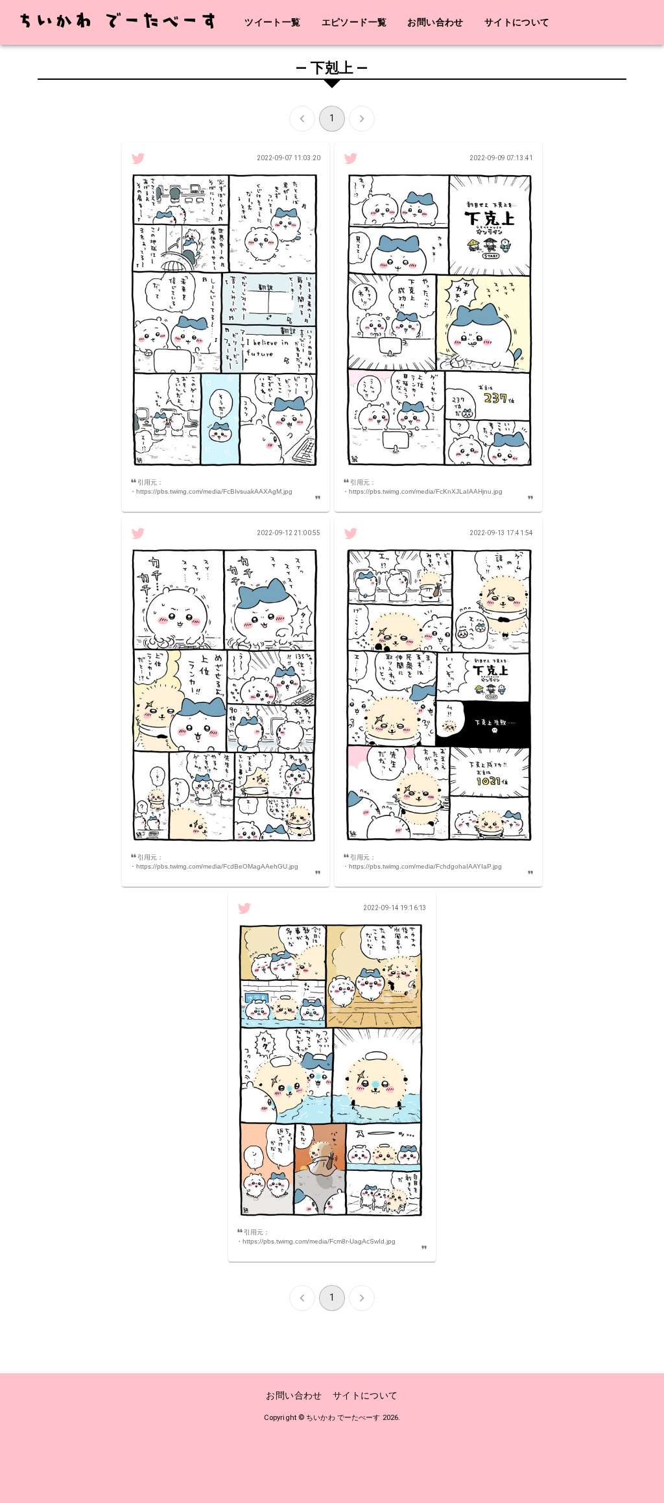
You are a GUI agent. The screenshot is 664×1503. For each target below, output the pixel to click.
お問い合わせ (435, 22)
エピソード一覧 (354, 22)
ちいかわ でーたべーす (343, 1417)
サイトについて (517, 22)
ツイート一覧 (272, 22)
